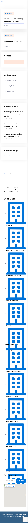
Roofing (10, 155)
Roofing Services (11, 86)
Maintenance (6, 155)
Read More (7, 26)
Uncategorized (8, 13)
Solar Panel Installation (13, 41)
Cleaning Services (11, 80)
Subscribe (20, 481)
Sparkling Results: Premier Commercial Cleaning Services (13, 114)
